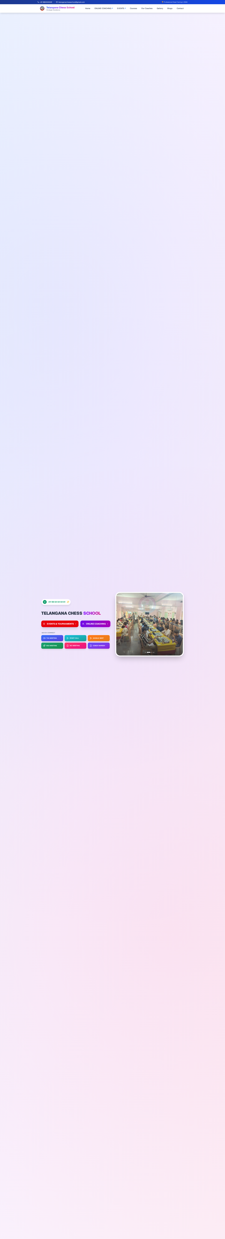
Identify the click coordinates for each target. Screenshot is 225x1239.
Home (87, 8)
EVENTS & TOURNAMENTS (60, 623)
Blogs (169, 8)
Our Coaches (147, 8)
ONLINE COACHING (96, 623)
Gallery (160, 8)
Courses (133, 8)
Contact (180, 8)
